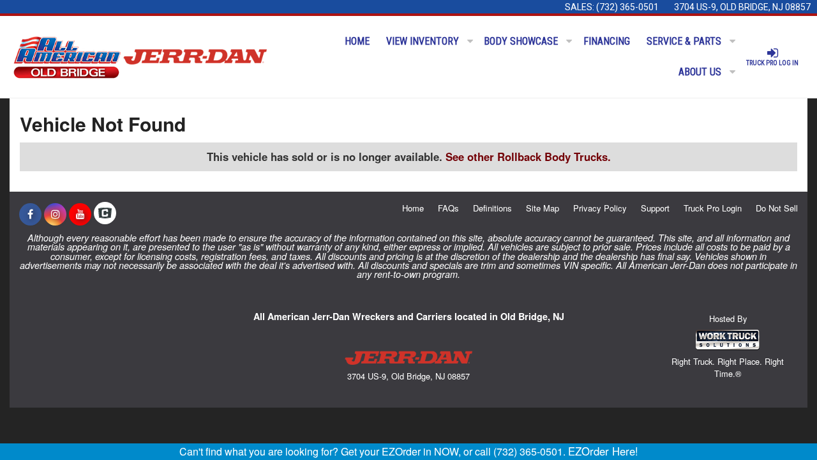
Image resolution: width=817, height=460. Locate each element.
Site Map (542, 208)
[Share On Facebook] (30, 214)
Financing (606, 41)
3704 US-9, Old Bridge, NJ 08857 (742, 7)
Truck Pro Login (713, 208)
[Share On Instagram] (55, 214)
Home (357, 41)
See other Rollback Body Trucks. (528, 156)
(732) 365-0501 (627, 7)
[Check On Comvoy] (105, 214)
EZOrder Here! (603, 451)
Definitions (492, 208)
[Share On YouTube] (80, 214)
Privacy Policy (600, 208)
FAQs (448, 208)
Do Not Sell (777, 208)
